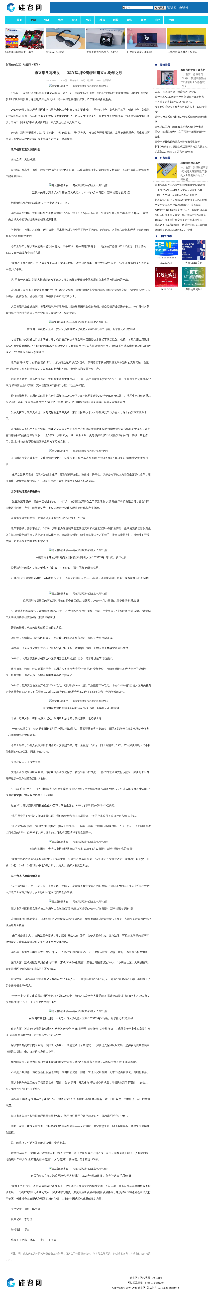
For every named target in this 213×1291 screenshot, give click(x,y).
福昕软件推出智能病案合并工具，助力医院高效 (181, 210)
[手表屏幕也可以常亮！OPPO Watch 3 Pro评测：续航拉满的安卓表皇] (105, 48)
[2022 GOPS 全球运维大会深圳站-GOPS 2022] (166, 286)
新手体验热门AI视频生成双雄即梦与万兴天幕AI (181, 146)
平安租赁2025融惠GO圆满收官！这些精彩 (178, 205)
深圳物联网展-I (194, 289)
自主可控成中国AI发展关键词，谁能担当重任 (180, 190)
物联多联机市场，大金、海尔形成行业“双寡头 (180, 215)
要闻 (35, 64)
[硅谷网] (28, 11)
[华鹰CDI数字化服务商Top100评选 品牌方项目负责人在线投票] (194, 259)
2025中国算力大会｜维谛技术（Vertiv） (177, 91)
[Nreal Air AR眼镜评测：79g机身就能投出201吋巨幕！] (65, 48)
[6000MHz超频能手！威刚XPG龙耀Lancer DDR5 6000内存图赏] (24, 48)
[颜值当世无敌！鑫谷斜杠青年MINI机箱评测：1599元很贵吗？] (167, 84)
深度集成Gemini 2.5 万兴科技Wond (174, 151)
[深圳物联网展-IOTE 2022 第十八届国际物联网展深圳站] (194, 286)
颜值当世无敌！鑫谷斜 (193, 70)
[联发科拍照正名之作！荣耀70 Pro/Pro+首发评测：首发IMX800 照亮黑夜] (167, 177)
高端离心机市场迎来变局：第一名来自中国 (178, 220)
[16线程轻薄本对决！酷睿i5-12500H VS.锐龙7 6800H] (186, 48)
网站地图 (145, 1277)
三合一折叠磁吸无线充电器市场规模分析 (177, 141)
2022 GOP (166, 289)
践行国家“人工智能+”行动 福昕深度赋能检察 (179, 96)
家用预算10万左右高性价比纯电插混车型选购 (180, 185)
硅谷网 (27, 64)
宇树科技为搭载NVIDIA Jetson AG (173, 101)
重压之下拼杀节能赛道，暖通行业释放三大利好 (181, 225)
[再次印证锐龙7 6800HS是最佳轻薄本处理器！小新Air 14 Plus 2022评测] (146, 48)
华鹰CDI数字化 (194, 262)
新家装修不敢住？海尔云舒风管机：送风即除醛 (181, 200)
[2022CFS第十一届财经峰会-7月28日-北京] (166, 259)
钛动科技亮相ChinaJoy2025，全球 (173, 229)
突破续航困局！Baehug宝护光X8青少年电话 (179, 126)
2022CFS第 (166, 262)
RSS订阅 (157, 1277)
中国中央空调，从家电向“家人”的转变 (176, 195)
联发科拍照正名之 (191, 163)
